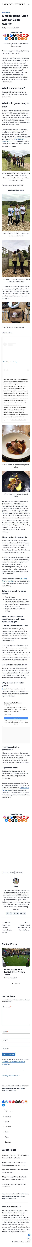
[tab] (12, 983)
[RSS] (22, 38)
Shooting (19, 872)
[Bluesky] (6, 38)
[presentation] (16, 957)
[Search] (23, 1070)
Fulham (5, 872)
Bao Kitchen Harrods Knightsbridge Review (7, 927)
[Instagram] (4, 35)
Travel (7, 1122)
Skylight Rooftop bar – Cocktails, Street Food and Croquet (14, 972)
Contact (8, 1142)
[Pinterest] (20, 35)
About (7, 1137)
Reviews (8, 1116)
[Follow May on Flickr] (21, 913)
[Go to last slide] (4, 965)
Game (4, 689)
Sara (7, 977)
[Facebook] (11, 35)
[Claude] (17, 35)
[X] (8, 35)
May (5, 27)
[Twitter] (6, 1101)
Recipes (6, 1110)
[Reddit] (9, 38)
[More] (25, 38)
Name (5, 1032)
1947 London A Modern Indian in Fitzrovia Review (24, 926)
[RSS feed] (26, 1101)
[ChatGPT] (12, 38)
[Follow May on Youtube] (17, 913)
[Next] (27, 965)
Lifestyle (8, 1127)
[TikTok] (19, 1101)
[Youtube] (24, 35)
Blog (6, 1132)
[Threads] (14, 35)
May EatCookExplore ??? (19, 420)
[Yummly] (19, 38)
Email (5, 1040)
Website (5, 1048)
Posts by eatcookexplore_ (11, 1076)
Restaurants (6, 12)
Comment (7, 1007)
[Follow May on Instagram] (14, 913)
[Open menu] (28, 4)
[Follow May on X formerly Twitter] (11, 913)
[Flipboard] (27, 35)
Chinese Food (9, 1112)
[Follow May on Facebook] (7, 913)
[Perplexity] (16, 38)
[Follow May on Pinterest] (24, 913)
